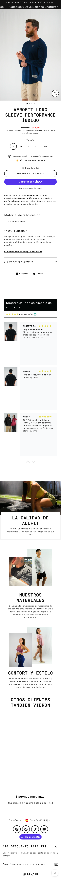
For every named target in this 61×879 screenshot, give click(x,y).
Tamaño (30, 140)
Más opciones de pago (30, 188)
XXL (45, 146)
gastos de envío (33, 130)
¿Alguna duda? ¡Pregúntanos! (18, 262)
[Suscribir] (56, 864)
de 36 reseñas (26, 314)
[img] (12, 314)
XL (36, 146)
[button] (30, 168)
